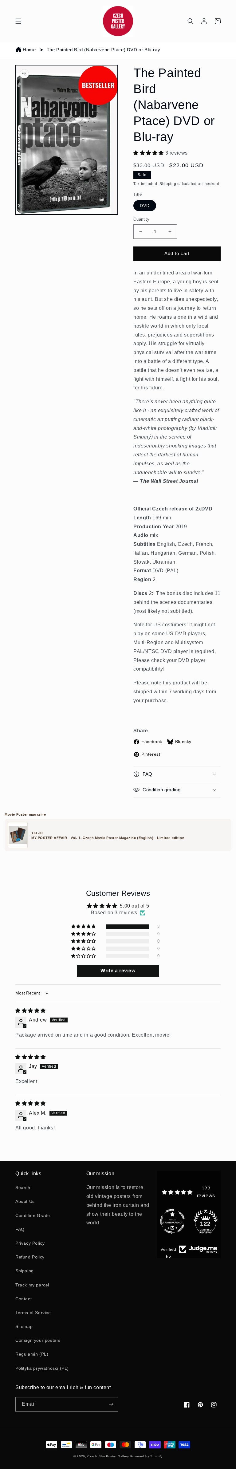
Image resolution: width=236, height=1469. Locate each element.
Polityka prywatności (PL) (42, 1368)
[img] (30, 1010)
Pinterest (150, 754)
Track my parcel (32, 1284)
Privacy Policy (30, 1243)
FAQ (20, 1229)
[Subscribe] (111, 1404)
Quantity (141, 219)
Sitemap (24, 1326)
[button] (18, 21)
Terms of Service (33, 1312)
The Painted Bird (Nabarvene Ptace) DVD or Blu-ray (103, 49)
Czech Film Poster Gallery (108, 1456)
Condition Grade (32, 1215)
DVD (145, 205)
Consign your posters (38, 1340)
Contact (23, 1298)
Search (22, 1187)
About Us (25, 1201)
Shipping (167, 184)
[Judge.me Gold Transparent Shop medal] (172, 1206)
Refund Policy (30, 1256)
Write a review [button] (117, 970)
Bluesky (183, 741)
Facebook (151, 741)
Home (29, 49)
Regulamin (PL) (31, 1354)
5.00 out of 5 (134, 905)
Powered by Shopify (146, 1456)
